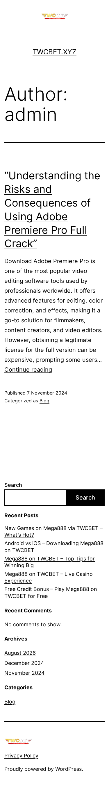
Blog (44, 401)
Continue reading (28, 369)
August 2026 (20, 653)
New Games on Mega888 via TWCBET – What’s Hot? (53, 531)
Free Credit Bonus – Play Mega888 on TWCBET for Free (50, 592)
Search (13, 485)
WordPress (68, 769)
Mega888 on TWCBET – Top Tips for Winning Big (49, 562)
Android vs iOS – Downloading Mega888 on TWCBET (53, 546)
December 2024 (24, 663)
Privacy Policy (21, 756)
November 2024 (24, 673)
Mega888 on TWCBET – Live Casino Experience (48, 577)
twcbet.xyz (54, 52)
